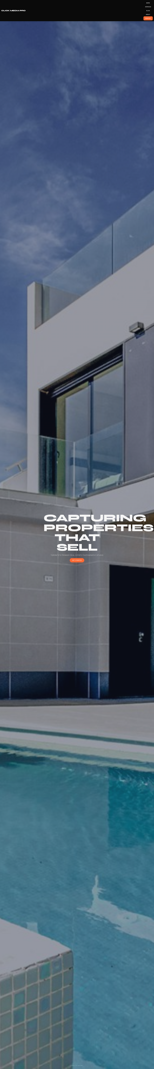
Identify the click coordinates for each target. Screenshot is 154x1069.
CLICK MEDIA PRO (13, 11)
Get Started (77, 560)
